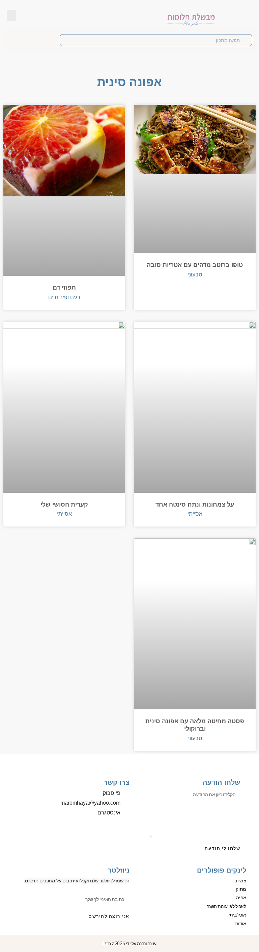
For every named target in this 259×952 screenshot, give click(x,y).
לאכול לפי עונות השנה (226, 906)
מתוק (241, 889)
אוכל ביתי (237, 915)
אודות (240, 923)
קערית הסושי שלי (64, 504)
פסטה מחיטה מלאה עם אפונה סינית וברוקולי (194, 725)
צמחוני (239, 880)
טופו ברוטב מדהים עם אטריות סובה (195, 265)
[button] (11, 15)
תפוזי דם (64, 287)
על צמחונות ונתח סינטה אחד (194, 504)
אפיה (241, 897)
